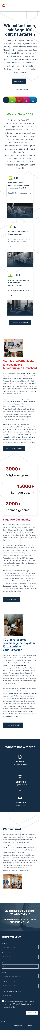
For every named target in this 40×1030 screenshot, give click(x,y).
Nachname (5, 953)
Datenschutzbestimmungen (24, 1001)
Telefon (4, 972)
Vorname (4, 943)
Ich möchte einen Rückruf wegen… (12, 991)
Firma (3, 962)
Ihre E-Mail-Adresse (8, 982)
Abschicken (32, 1013)
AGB (13, 1004)
